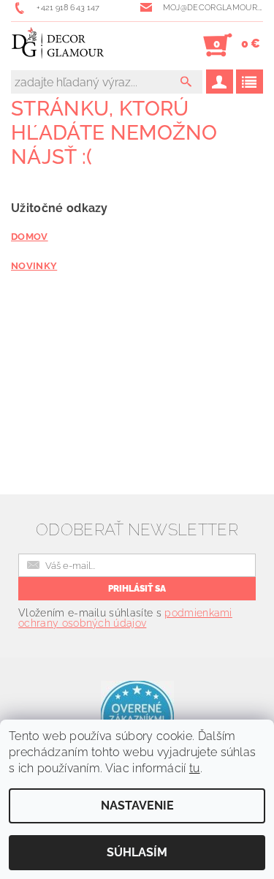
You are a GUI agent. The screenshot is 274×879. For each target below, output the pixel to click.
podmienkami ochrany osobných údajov (125, 618)
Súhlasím (137, 852)
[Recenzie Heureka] (137, 716)
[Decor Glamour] (58, 45)
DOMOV (29, 236)
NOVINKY (34, 265)
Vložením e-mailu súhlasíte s (125, 618)
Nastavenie (137, 805)
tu (194, 768)
